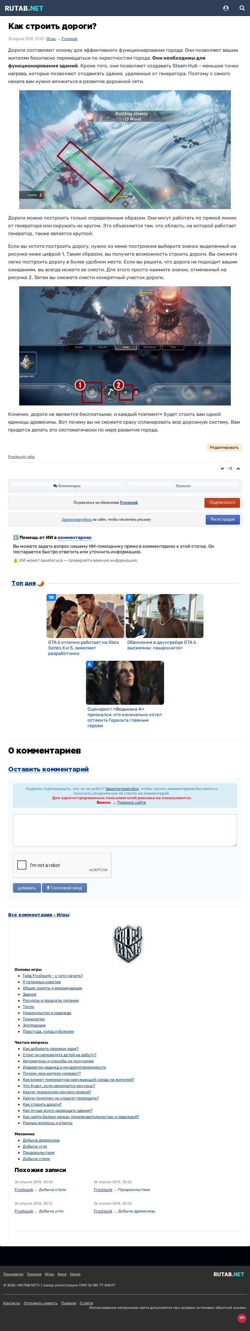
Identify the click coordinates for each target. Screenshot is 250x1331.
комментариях (74, 537)
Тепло (28, 1006)
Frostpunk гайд (21, 457)
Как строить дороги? (42, 1104)
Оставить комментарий (48, 769)
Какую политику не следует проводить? (61, 1098)
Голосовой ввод (65, 887)
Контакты (11, 1303)
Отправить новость (41, 1303)
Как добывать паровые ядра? (50, 1048)
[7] (165, 616)
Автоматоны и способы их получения (58, 1061)
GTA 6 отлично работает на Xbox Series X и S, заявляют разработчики (83, 648)
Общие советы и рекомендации (52, 988)
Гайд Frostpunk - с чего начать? (53, 975)
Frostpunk (69, 38)
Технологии (34, 1019)
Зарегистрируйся (122, 788)
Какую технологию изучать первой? (57, 1092)
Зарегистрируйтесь (77, 519)
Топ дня (23, 583)
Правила (68, 1303)
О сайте (86, 1303)
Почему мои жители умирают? (52, 1073)
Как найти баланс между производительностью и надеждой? (81, 1116)
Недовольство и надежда (47, 1013)
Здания (29, 994)
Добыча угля (35, 1146)
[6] (125, 682)
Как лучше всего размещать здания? (57, 1110)
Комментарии (68, 486)
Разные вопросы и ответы (48, 1123)
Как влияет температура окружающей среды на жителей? (78, 1079)
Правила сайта (131, 802)
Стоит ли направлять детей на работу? (59, 1055)
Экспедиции (34, 1025)
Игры (51, 38)
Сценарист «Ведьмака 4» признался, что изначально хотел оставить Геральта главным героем (125, 717)
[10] (86, 616)
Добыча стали (36, 1158)
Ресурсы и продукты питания (51, 1000)
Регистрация (223, 519)
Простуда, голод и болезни (48, 1031)
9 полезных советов (42, 982)
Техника (34, 1274)
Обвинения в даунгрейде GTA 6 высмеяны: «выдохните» (161, 645)
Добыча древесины (41, 1140)
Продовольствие (39, 1152)
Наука (75, 1274)
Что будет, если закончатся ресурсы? (59, 1085)
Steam (180, 66)
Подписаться (222, 502)
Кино (62, 1274)
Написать (183, 486)
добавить (27, 887)
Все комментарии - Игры (38, 915)
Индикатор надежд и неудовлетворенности (64, 1067)
